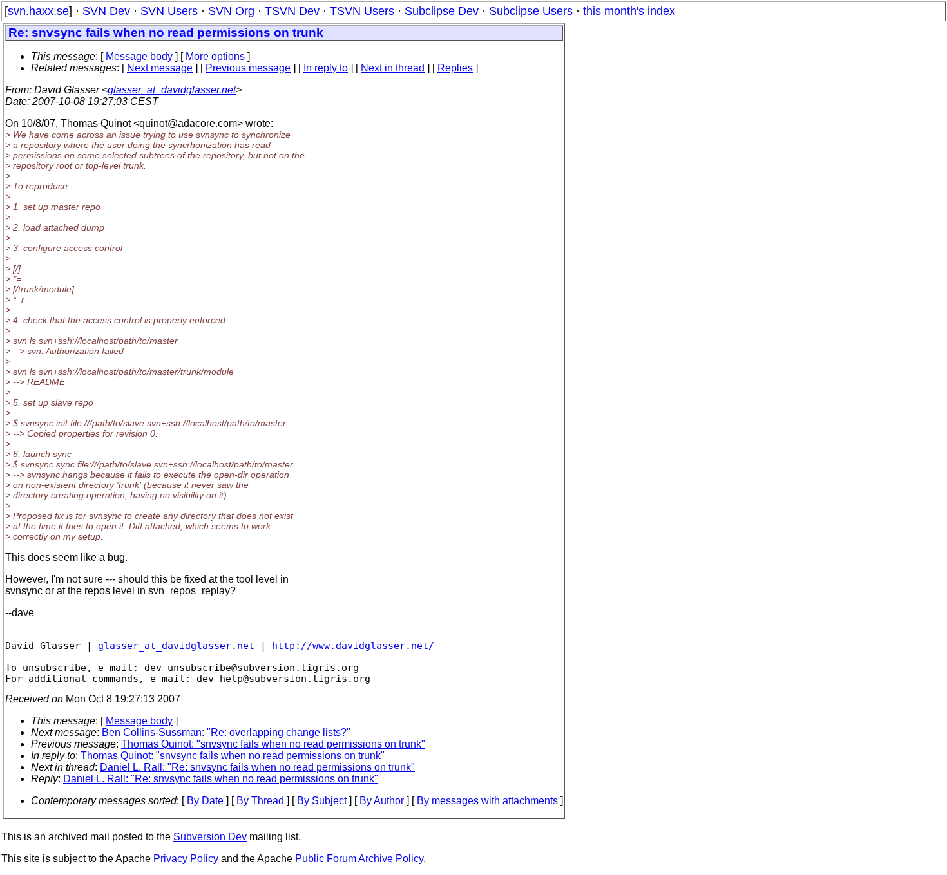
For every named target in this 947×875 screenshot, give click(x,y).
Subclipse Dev (442, 11)
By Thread (260, 800)
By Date (205, 800)
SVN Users (169, 11)
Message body (139, 56)
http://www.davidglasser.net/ (353, 645)
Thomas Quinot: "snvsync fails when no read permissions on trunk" (273, 744)
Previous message (248, 67)
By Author (381, 800)
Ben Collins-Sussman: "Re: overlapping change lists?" (226, 732)
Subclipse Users (531, 11)
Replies (455, 67)
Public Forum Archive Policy (359, 858)
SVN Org (231, 11)
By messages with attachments (487, 800)
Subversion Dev (210, 836)
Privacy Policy (185, 858)
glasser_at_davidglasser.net (172, 89)
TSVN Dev (292, 11)
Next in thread (393, 67)
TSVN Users (362, 11)
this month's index (629, 11)
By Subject (322, 800)
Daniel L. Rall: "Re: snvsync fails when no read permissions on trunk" (257, 767)
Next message (160, 67)
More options (215, 56)
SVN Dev (106, 11)
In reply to (325, 67)
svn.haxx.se (38, 11)
